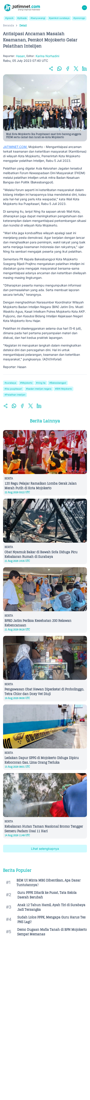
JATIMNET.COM (15, 147)
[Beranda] (22, 7)
